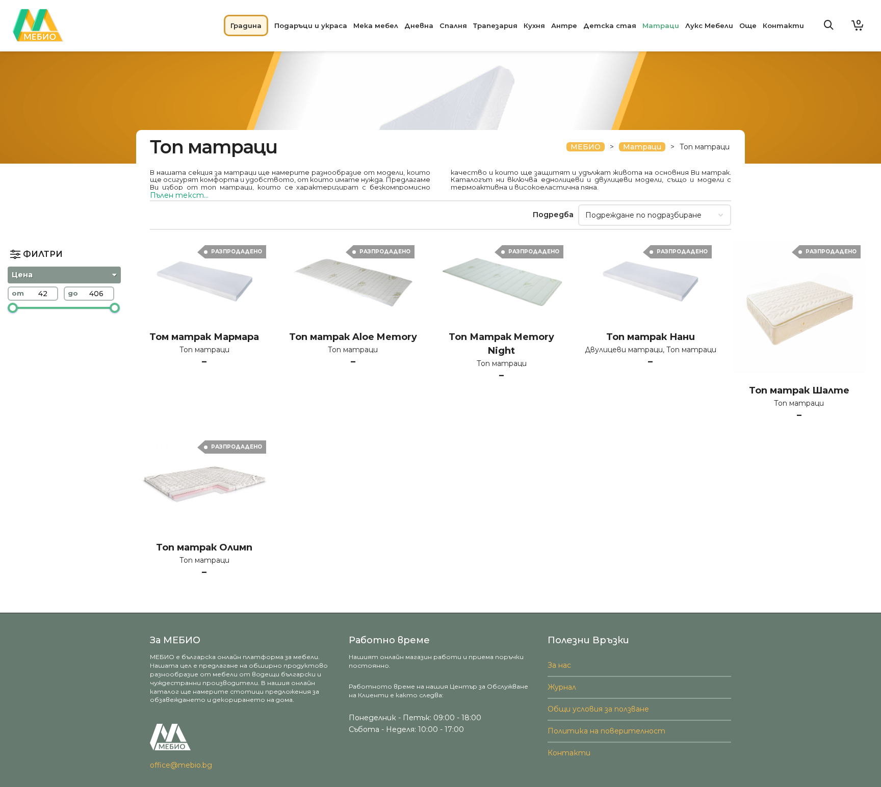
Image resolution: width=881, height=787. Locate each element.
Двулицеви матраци (624, 349)
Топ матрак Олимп (204, 547)
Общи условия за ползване (598, 709)
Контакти (569, 752)
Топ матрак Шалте (799, 390)
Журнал (562, 687)
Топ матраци (204, 349)
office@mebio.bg (181, 765)
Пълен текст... (179, 195)
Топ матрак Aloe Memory (353, 337)
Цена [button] (22, 274)
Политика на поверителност (606, 731)
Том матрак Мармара (204, 337)
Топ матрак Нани (650, 337)
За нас (559, 665)
